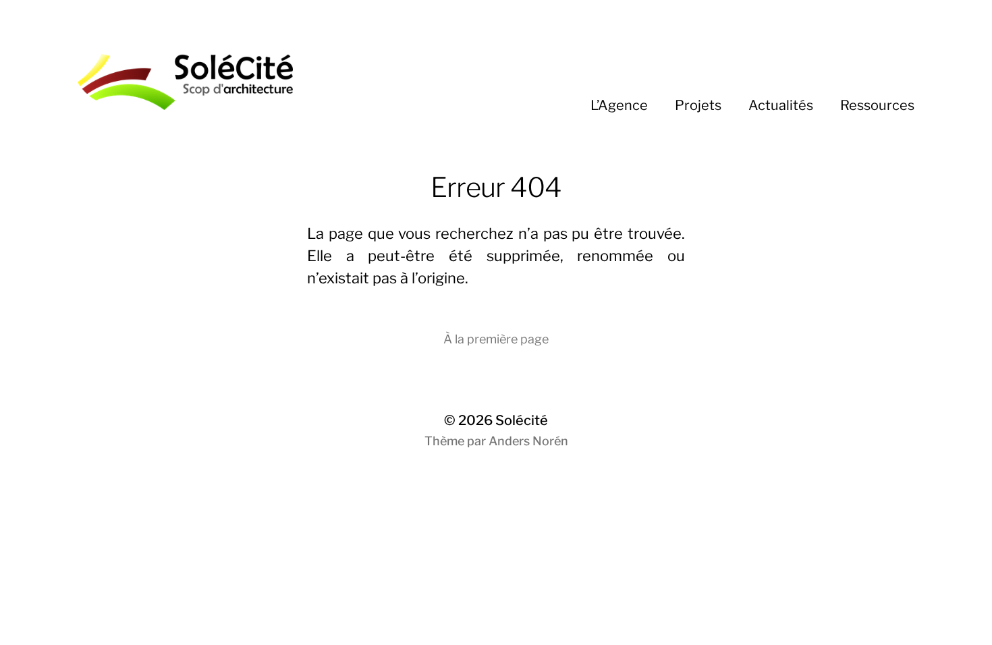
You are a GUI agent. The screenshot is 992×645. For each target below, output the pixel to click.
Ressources (877, 105)
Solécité (521, 420)
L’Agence (619, 105)
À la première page (496, 339)
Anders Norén (528, 441)
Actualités (780, 105)
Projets (698, 105)
